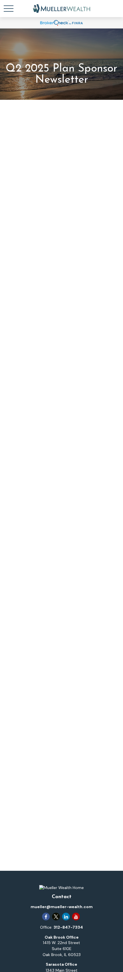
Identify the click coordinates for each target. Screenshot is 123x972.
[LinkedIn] (66, 916)
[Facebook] (46, 916)
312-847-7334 (68, 927)
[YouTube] (76, 916)
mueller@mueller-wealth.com (62, 906)
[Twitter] (56, 916)
